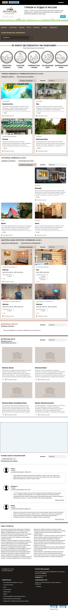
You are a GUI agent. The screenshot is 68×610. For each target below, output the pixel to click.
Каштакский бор (7, 104)
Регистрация (14, 2)
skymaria (13, 505)
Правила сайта (6, 592)
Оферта (5, 594)
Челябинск (61, 2)
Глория (37, 223)
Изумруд (5, 139)
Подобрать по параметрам (26, 80)
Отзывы (44, 27)
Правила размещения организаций (12, 598)
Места (29, 27)
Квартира (5, 270)
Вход (5, 2)
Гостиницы (13, 27)
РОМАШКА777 (14, 486)
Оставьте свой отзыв (7, 459)
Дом (37, 270)
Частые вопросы (7, 589)
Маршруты (53, 27)
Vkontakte (38, 586)
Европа (3, 223)
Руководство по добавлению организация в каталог (16, 601)
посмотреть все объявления (30, 243)
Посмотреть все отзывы (9, 461)
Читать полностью (59, 500)
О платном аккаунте (8, 585)
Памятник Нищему (41, 368)
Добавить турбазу (7, 77)
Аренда (21, 27)
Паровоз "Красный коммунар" (44, 403)
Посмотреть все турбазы (25, 77)
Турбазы (4, 27)
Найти (63, 16)
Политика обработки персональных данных (14, 596)
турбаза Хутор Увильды (18, 472)
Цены (4, 587)
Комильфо (38, 188)
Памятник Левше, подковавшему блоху (14, 403)
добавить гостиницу (8, 161)
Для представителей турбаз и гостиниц (13, 582)
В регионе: (43, 80)
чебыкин (13, 469)
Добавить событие (7, 326)
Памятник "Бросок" (8, 368)
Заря (37, 104)
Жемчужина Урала (42, 139)
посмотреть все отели (25, 161)
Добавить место (6, 341)
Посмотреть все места (8, 343)
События (36, 27)
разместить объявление (9, 243)
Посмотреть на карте (9, 116)
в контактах (43, 573)
